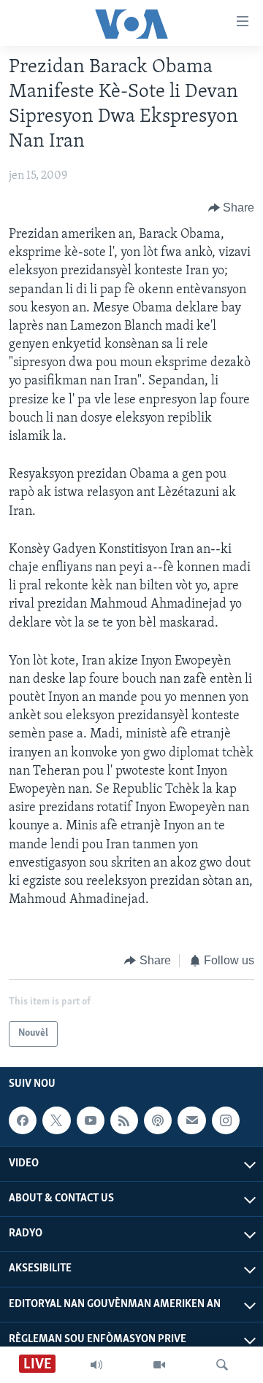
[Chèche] (222, 1365)
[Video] (159, 1365)
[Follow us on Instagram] (226, 1120)
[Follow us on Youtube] (90, 1120)
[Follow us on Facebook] (23, 1120)
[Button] (231, 207)
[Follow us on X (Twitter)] (56, 1120)
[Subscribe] (191, 1120)
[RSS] (124, 1120)
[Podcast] (158, 1120)
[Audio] (96, 1365)
